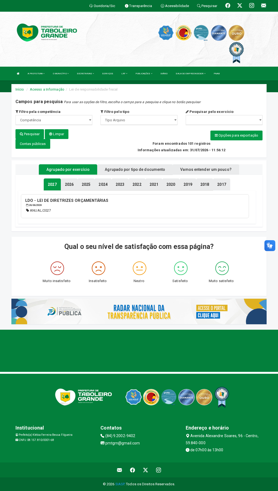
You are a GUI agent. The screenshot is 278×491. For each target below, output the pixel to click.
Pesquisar (31, 134)
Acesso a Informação (47, 89)
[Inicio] (18, 74)
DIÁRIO (164, 73)
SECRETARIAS (85, 73)
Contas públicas (33, 144)
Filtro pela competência (39, 112)
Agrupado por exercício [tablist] (68, 169)
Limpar (58, 134)
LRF (123, 73)
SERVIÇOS (107, 73)
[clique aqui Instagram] (158, 470)
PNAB (217, 73)
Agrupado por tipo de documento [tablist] (135, 169)
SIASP (120, 484)
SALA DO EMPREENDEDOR (190, 73)
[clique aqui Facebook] (132, 470)
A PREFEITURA (35, 73)
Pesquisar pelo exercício (211, 112)
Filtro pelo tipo (116, 112)
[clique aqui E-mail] (119, 470)
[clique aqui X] (145, 470)
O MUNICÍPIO (60, 73)
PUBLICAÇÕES (143, 73)
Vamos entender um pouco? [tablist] (205, 169)
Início (19, 89)
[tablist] (52, 184)
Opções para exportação (238, 135)
